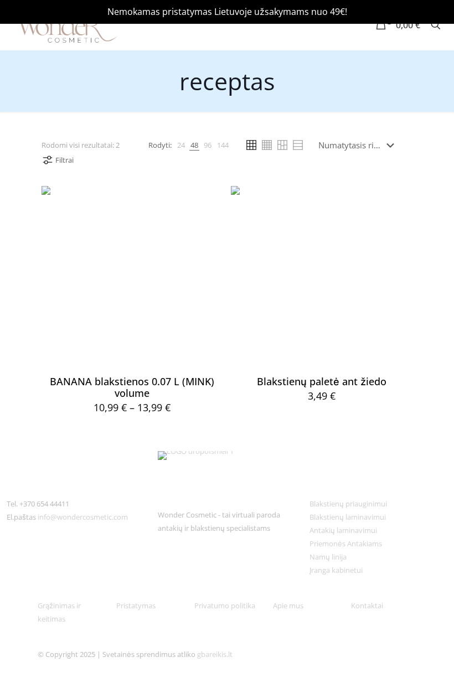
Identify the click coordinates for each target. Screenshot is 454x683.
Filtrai (64, 160)
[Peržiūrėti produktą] (208, 201)
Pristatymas (136, 605)
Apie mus (289, 605)
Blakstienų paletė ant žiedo (321, 381)
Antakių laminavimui (343, 530)
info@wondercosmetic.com (83, 517)
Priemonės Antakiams (345, 544)
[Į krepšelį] (397, 201)
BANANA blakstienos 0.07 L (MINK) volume (132, 387)
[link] (181, 145)
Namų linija (328, 557)
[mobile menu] (342, 24)
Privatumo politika (224, 605)
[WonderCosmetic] (64, 25)
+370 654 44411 (44, 504)
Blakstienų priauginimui (348, 504)
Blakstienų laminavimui (347, 517)
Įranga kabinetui (336, 570)
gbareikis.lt (215, 654)
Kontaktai (367, 605)
